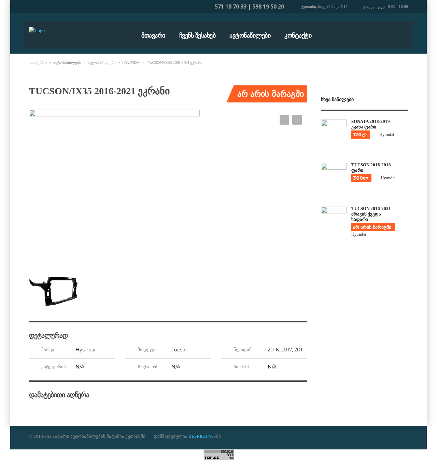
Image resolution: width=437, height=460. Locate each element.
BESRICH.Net (201, 436)
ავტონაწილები (249, 35)
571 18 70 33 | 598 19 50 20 (249, 6)
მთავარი (153, 35)
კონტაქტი (297, 35)
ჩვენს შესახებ (197, 35)
